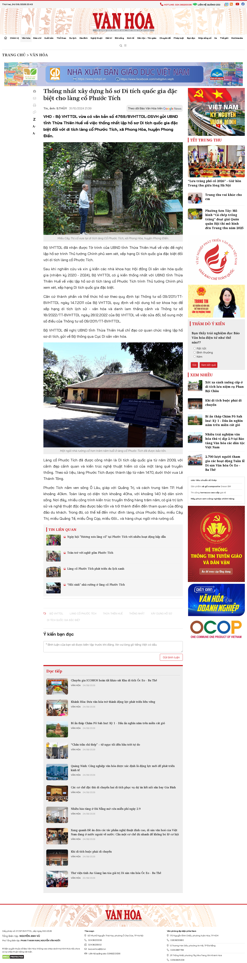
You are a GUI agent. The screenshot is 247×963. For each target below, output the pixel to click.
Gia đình (83, 38)
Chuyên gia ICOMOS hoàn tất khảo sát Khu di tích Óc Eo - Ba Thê (114, 680)
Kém (199, 356)
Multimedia (237, 38)
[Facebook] (34, 91)
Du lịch (72, 38)
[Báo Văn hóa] (123, 21)
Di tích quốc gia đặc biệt (63, 620)
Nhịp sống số (204, 38)
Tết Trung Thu (206, 140)
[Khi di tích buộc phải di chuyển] (57, 857)
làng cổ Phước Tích (83, 613)
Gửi (194, 365)
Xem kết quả (208, 365)
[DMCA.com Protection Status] (13, 956)
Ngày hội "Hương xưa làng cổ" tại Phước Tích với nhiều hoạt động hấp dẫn (116, 536)
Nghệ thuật (96, 38)
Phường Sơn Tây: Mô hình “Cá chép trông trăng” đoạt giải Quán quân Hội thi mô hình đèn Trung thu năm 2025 (224, 219)
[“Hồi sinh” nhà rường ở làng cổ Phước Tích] (53, 588)
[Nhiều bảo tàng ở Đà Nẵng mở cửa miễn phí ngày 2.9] (57, 815)
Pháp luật (179, 38)
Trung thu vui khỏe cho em (223, 196)
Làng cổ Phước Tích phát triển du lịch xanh (95, 568)
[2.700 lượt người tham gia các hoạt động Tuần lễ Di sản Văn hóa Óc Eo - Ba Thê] (195, 459)
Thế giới (224, 38)
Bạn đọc (191, 38)
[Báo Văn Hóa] (123, 914)
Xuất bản (49, 38)
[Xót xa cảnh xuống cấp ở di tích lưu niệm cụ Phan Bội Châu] (195, 385)
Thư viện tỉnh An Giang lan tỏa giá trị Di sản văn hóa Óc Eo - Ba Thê (116, 873)
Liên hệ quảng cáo (209, 4)
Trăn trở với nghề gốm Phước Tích (89, 552)
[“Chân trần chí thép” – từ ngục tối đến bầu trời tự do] (57, 750)
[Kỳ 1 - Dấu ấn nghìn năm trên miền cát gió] (57, 729)
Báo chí (37, 38)
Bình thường (205, 352)
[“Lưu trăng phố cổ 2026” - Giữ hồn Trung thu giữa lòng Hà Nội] (216, 161)
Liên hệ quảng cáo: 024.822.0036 (104, 953)
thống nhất (136, 613)
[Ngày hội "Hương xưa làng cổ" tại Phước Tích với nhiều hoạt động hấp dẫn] (53, 540)
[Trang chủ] (5, 38)
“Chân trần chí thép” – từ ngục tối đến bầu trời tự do (105, 744)
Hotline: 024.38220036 (178, 4)
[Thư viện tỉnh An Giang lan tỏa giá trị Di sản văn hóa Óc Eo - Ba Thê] (57, 879)
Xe (215, 38)
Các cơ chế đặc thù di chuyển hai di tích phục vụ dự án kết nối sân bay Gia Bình (123, 787)
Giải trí (108, 38)
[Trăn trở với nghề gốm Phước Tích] (53, 556)
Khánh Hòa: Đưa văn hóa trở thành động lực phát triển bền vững (113, 701)
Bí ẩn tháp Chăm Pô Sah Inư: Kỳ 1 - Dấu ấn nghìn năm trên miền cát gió (118, 723)
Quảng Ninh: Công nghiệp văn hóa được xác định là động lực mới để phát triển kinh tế (123, 768)
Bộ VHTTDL (56, 613)
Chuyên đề (165, 38)
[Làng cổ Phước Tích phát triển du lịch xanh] (53, 572)
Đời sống (119, 38)
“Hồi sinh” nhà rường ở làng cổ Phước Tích (95, 584)
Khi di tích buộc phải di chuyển (91, 851)
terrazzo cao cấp (210, 492)
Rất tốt (201, 348)
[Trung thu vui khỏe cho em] (195, 198)
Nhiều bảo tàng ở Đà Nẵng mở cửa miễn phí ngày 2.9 (105, 808)
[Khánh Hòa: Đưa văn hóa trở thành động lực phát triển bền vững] (57, 708)
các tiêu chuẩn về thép (204, 480)
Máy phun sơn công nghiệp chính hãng (212, 498)
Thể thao (61, 38)
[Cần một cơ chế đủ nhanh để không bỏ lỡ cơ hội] (57, 836)
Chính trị (14, 38)
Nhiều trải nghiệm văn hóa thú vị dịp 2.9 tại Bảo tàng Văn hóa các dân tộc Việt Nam (225, 441)
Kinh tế (130, 38)
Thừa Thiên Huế (113, 613)
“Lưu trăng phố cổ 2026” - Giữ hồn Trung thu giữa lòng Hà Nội (214, 183)
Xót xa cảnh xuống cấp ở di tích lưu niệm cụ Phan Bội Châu (224, 386)
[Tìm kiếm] (121, 45)
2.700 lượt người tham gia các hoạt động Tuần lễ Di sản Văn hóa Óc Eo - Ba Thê (225, 463)
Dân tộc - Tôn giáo (146, 38)
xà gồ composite (211, 486)
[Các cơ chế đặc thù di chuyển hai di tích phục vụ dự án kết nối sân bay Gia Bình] (57, 793)
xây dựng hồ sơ (161, 613)
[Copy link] (34, 112)
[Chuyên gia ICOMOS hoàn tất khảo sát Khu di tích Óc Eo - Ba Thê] (57, 686)
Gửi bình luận (171, 657)
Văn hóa (26, 38)
